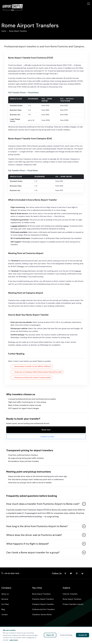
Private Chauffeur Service (73, 604)
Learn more (13, 640)
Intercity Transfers (70, 594)
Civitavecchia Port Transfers (43, 609)
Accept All (82, 635)
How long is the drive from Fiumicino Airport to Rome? (37, 526)
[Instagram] (76, 573)
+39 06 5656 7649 (11, 573)
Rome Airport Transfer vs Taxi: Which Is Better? (32, 366)
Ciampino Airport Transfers (43, 604)
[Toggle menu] (88, 3)
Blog (3, 609)
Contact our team (47, 436)
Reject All (50, 635)
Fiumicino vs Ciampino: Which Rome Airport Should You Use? (38, 372)
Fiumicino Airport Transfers (43, 599)
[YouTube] (88, 573)
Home (3, 31)
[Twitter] (71, 573)
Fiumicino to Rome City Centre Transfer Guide (32, 377)
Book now (46, 429)
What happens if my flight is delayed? (27, 543)
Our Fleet (5, 604)
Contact (4, 614)
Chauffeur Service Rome (42, 614)
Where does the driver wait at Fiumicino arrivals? (34, 535)
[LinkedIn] (82, 573)
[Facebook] (65, 573)
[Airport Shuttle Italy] (12, 7)
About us (5, 594)
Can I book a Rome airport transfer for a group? (33, 552)
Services (4, 599)
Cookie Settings (66, 635)
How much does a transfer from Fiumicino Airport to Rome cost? (43, 503)
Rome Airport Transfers (41, 594)
